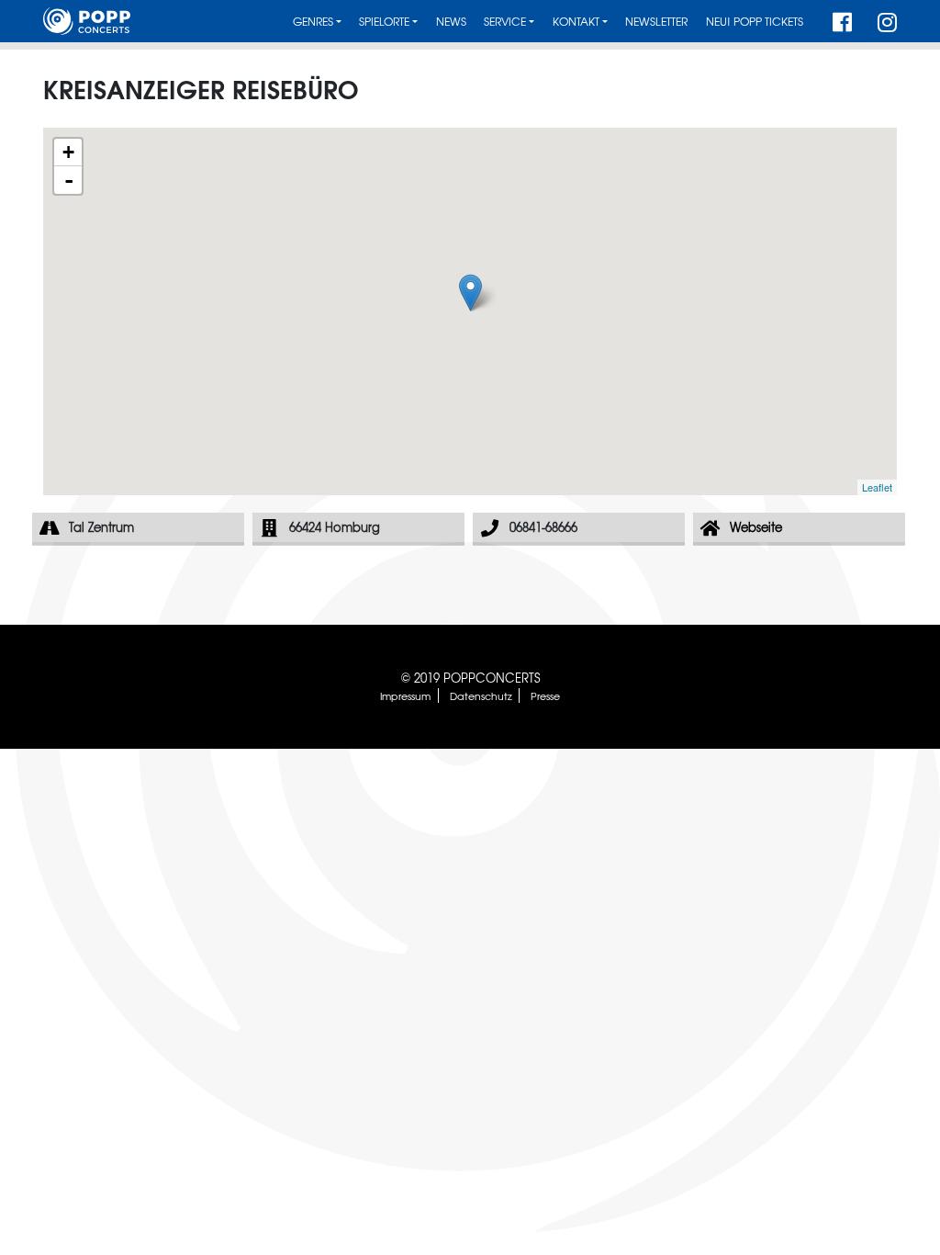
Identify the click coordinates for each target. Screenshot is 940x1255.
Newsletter (656, 21)
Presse (545, 695)
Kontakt (576, 21)
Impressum (405, 695)
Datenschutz (481, 695)
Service (505, 21)
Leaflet (877, 487)
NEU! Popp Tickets (754, 21)
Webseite (756, 527)
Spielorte (384, 21)
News (451, 21)
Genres (313, 21)
